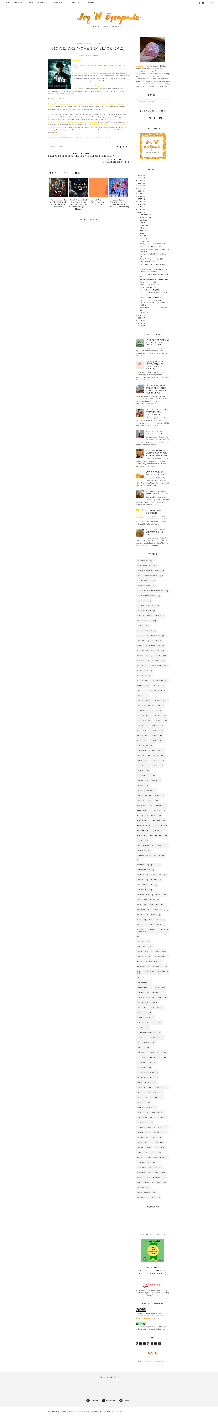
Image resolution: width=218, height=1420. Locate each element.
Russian (157, 1057)
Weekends (141, 1177)
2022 (140, 186)
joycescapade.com (143, 66)
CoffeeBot (158, 716)
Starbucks (141, 1102)
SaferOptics (142, 1067)
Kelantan (141, 875)
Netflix (140, 961)
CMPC (139, 691)
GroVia (154, 815)
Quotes (140, 1027)
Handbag (156, 820)
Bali (158, 651)
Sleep (139, 1092)
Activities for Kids (144, 631)
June (142, 231)
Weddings (141, 1172)
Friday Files (154, 796)
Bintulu (158, 656)
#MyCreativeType (144, 586)
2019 (140, 194)
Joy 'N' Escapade (83, 1411)
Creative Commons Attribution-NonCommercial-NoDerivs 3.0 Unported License (150, 1315)
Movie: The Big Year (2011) (149, 285)
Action (140, 626)
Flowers (140, 786)
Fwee (139, 801)
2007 (140, 326)
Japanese (140, 865)
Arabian (154, 641)
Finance (140, 781)
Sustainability (143, 1122)
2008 (140, 323)
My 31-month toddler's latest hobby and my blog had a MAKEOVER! (158, 452)
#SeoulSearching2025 (146, 596)
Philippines (154, 1007)
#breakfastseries (144, 621)
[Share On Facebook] (120, 147)
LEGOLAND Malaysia (145, 885)
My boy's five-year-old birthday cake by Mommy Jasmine (157, 342)
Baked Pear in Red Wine (148, 272)
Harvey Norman (143, 825)
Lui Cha (158, 895)
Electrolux (141, 756)
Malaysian (141, 910)
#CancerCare (142, 561)
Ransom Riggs (154, 1037)
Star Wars (154, 1097)
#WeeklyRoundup (144, 611)
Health (159, 825)
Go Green (157, 810)
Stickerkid (141, 1112)
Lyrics (139, 900)
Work (157, 1182)
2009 (140, 321)
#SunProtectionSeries (146, 606)
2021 (140, 188)
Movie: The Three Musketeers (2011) (153, 244)
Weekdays (97, 43)
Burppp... (140, 686)
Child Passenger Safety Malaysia (150, 701)
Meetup (154, 915)
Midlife (139, 925)
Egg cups (156, 751)
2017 (140, 199)
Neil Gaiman (159, 956)
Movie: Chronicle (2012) (148, 287)
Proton (140, 1022)
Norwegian (141, 966)
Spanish (140, 1097)
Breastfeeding (143, 681)
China (139, 706)
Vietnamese (141, 1167)
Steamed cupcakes (144, 1107)
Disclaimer (119, 1411)
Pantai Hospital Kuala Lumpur (149, 997)
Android (140, 641)
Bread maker (142, 676)
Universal (141, 1157)
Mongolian (141, 941)
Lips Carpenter (143, 895)
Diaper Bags (154, 731)
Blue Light (141, 666)
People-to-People (144, 1002)
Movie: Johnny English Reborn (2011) (153, 300)
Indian (160, 845)
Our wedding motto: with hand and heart (154, 279)
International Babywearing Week (151, 855)
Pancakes (141, 992)
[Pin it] (126, 147)
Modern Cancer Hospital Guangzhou (152, 931)
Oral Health (142, 982)
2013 (140, 209)
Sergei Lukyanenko (144, 1082)
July (141, 228)
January (143, 313)
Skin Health (158, 1087)
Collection (141, 721)
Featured (140, 771)
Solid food (152, 1092)
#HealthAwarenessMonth (147, 576)
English (79, 43)
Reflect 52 (141, 1047)
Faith (154, 766)
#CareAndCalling (144, 566)
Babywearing (154, 646)
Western (156, 1177)
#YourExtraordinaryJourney (149, 616)
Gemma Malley (142, 806)
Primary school (143, 1017)
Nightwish (153, 961)
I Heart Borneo (143, 845)
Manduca (141, 915)
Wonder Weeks (143, 1182)
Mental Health (155, 920)
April (142, 236)
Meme (139, 920)
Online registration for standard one (152, 972)
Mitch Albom (155, 925)
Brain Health (142, 671)
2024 (140, 180)
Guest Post (141, 820)
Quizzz (154, 1022)
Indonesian (141, 850)
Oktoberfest (158, 966)
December (144, 215)
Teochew (154, 1137)
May (141, 233)
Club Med (141, 711)
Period (139, 1007)
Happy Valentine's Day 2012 (150, 290)
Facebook (141, 766)
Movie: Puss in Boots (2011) (150, 282)
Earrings (152, 741)
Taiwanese (158, 1132)
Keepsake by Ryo (143, 870)
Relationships (142, 1052)
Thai (156, 1142)
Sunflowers (142, 1117)
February (143, 241)
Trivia (139, 1152)
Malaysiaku (154, 905)
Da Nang (155, 726)
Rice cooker (142, 1057)
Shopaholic (142, 1087)
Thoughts (141, 1147)
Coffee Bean (142, 716)
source (57, 132)
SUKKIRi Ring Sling (144, 1062)
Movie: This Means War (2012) (150, 246)
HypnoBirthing (156, 835)
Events (139, 761)
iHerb (153, 1197)
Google (140, 815)
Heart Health (142, 830)
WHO (155, 1167)
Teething (140, 1137)
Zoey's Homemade (144, 1192)
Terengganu (142, 1142)
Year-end (140, 1187)
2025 (140, 178)
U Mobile (153, 1152)
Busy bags (157, 686)
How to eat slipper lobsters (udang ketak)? (155, 532)
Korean (140, 880)
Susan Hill (158, 1117)
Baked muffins (143, 651)
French (140, 796)
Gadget (150, 801)
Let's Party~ (142, 890)
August (143, 225)
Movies (88, 43)
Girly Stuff (141, 810)
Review (159, 1052)
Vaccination (158, 1157)
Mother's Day (142, 951)
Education (141, 751)
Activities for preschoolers (148, 636)
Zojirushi (141, 1197)
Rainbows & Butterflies (146, 1032)
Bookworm (157, 666)
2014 (140, 207)
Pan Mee (157, 987)
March (142, 239)
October (143, 220)
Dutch (139, 741)
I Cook (139, 840)
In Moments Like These (148, 262)
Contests (158, 721)
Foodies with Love (144, 791)
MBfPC (152, 900)
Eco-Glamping (142, 746)
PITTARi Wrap (142, 987)
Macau (139, 905)
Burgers (159, 681)
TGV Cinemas (142, 1132)
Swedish (160, 1127)
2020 (140, 191)
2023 (140, 183)
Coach (154, 711)
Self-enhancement (144, 1077)
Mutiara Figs (142, 956)
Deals (139, 731)
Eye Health (155, 761)
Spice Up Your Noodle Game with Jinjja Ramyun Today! (157, 412)
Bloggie (155, 661)
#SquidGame (142, 601)
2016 (140, 202)
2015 (140, 204)
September (144, 223)
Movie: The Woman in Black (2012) (152, 259)
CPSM (150, 691)
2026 (140, 175)
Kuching (153, 880)
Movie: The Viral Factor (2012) (150, 298)
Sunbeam (155, 1112)
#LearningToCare (144, 581)
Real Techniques (143, 1042)
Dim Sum (140, 736)
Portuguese (142, 1012)
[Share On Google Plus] (123, 147)
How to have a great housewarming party (154, 269)
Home (157, 830)
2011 (140, 315)
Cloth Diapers (154, 706)
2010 (140, 318)
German (158, 806)
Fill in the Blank (144, 776)
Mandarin (158, 910)
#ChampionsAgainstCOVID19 (148, 571)
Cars (160, 691)
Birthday (140, 661)
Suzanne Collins (144, 1127)
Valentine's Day (143, 1162)
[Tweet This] (117, 147)
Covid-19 (140, 726)
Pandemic (156, 992)
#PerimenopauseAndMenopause (150, 591)
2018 (140, 196)
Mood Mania (142, 946)
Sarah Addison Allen (145, 1072)
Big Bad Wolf (142, 656)
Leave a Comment (57, 147)
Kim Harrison (156, 875)
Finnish (154, 781)
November (144, 217)
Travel (156, 1147)
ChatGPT (140, 696)
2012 (140, 212)
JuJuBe (153, 865)
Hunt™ (139, 835)
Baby (139, 646)
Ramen (139, 1037)
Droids (154, 736)
